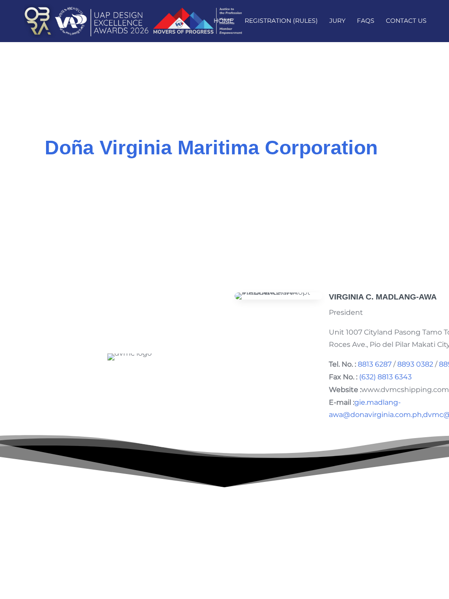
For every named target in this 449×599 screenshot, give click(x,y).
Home (223, 21)
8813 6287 (375, 364)
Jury (337, 21)
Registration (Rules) (281, 21)
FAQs (365, 21)
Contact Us (406, 21)
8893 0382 (415, 364)
